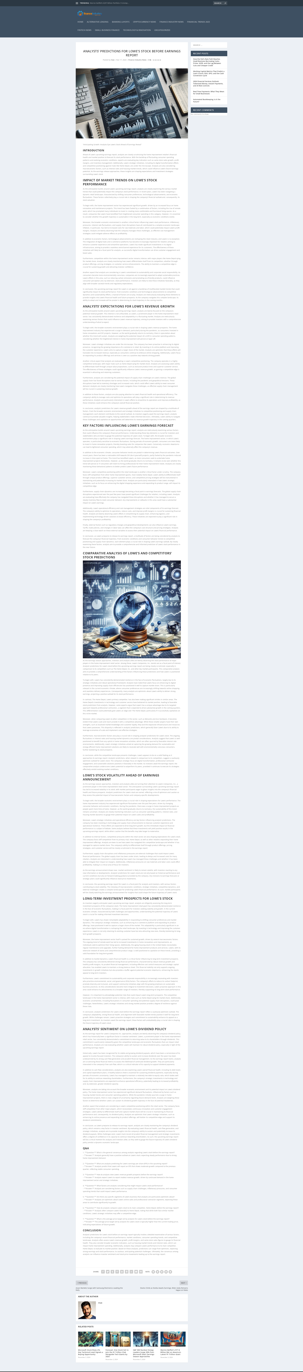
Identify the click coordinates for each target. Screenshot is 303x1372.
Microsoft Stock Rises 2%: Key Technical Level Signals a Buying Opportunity (90, 1352)
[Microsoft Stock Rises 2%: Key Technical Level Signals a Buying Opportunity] (90, 1339)
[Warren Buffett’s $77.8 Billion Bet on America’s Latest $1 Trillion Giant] (173, 1339)
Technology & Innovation (137, 30)
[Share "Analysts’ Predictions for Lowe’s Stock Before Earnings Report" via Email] (136, 1271)
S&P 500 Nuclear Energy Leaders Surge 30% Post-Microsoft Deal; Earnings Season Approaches (143, 1353)
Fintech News (84, 30)
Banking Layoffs (120, 22)
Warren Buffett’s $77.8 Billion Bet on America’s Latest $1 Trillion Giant (170, 1352)
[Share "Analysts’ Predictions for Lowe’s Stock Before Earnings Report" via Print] (140, 1271)
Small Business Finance (107, 30)
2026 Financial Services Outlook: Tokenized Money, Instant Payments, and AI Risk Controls (208, 83)
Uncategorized (162, 30)
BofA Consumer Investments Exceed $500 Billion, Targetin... (113, 3)
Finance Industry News (172, 22)
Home (80, 22)
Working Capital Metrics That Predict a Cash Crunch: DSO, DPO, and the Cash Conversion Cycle (208, 73)
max (112, 60)
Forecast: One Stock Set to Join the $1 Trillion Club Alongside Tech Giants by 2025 (117, 1353)
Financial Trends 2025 (198, 22)
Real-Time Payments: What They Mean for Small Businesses (208, 92)
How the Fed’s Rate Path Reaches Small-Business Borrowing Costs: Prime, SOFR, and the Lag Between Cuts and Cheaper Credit (207, 62)
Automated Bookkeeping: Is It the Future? (206, 100)
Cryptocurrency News (144, 22)
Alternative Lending (97, 22)
